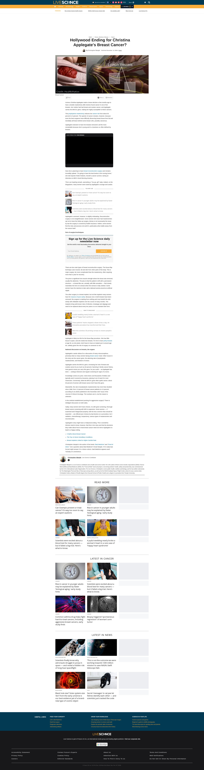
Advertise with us (111, 755)
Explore (117, 6)
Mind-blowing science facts (140, 726)
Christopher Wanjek (94, 50)
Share (69, 97)
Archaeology (69, 6)
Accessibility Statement (20, 752)
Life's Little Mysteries (56, 719)
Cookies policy (63, 755)
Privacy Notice (70, 256)
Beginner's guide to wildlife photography (143, 722)
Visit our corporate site (132, 739)
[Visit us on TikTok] (121, 2)
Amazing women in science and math (101, 722)
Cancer (113, 37)
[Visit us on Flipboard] (119, 2)
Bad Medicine (99, 444)
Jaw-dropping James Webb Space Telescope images (106, 719)
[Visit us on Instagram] (113, 2)
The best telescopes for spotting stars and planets (146, 724)
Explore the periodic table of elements (101, 724)
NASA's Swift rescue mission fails (96, 10)
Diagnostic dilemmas (56, 724)
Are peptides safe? (115, 10)
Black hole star (129, 10)
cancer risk (96, 113)
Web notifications (157, 755)
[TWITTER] (69, 460)
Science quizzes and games (140, 719)
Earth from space (55, 722)
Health (78, 6)
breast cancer (94, 356)
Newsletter (110, 97)
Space (101, 6)
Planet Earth (93, 6)
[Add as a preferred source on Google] (102, 744)
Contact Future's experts (67, 752)
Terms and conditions (158, 752)
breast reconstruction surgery (93, 171)
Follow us (102, 97)
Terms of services (86, 255)
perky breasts (108, 341)
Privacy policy (17, 755)
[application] (89, 150)
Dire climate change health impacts (73, 10)
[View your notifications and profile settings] (145, 2)
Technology (109, 6)
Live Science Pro (143, 10)
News (120, 50)
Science (84, 6)
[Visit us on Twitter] (110, 2)
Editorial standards (65, 759)
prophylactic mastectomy (76, 113)
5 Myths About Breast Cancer (76, 434)
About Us (107, 752)
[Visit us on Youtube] (116, 2)
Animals (60, 6)
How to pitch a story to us (114, 759)
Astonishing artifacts (55, 726)
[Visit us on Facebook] (108, 2)
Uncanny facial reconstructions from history (103, 726)
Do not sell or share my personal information (168, 759)
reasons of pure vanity (78, 297)
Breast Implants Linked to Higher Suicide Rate (81, 440)
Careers (14, 759)
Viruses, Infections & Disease (101, 37)
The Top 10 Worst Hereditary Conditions (79, 437)
